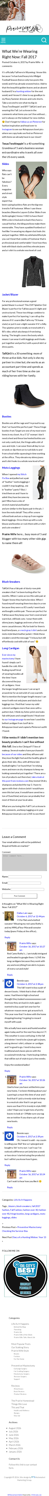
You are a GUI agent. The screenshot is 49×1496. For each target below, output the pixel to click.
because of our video (12, 754)
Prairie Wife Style (20, 1350)
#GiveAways (18, 1389)
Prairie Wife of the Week (23, 1335)
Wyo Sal (17, 1416)
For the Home (19, 1359)
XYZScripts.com (36, 1495)
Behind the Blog (20, 1327)
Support (17, 1379)
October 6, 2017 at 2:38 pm (30, 984)
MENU (3, 42)
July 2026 (13, 1431)
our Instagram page (14, 719)
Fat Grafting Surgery (21, 1371)
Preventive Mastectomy (23, 1365)
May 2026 (14, 1438)
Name (5, 876)
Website (6, 889)
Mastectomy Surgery (22, 1374)
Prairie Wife (25, 943)
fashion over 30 (30, 1209)
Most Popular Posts (21, 1344)
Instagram (7, 129)
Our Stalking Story (20, 1347)
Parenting (17, 1329)
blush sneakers (23, 1206)
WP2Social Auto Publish (15, 1495)
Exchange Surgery (20, 1369)
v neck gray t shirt (28, 630)
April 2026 (14, 1441)
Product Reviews (20, 1394)
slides (14, 1217)
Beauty (16, 1354)
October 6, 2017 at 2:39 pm (30, 1136)
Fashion (17, 1356)
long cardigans (32, 1213)
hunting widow (23, 91)
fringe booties (17, 1213)
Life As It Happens (23, 1199)
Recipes (17, 1413)
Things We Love (19, 1404)
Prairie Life (18, 1332)
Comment (6, 852)
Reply (7, 937)
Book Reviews (19, 1391)
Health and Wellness (21, 1410)
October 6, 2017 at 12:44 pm (31, 916)
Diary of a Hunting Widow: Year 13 (29, 1237)
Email (4, 882)
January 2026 (15, 1451)
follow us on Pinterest (31, 121)
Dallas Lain (22, 913)
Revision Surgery (20, 1376)
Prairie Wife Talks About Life (24, 1337)
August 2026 (15, 1428)
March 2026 (14, 1445)
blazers (12, 1206)
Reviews (15, 1385)
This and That (17, 1407)
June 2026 (14, 1434)
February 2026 (16, 1448)
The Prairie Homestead (22, 1400)
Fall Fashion (16, 1209)
